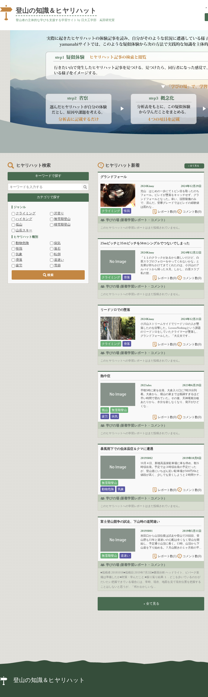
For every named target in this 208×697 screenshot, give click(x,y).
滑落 (19, 260)
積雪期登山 (62, 224)
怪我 (19, 248)
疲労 (19, 265)
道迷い (59, 260)
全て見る (194, 165)
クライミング (26, 213)
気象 (19, 254)
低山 (19, 224)
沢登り (59, 213)
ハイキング (24, 219)
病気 (57, 243)
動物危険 (22, 243)
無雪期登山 (62, 219)
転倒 (57, 254)
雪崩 (57, 265)
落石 (57, 248)
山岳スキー (24, 230)
